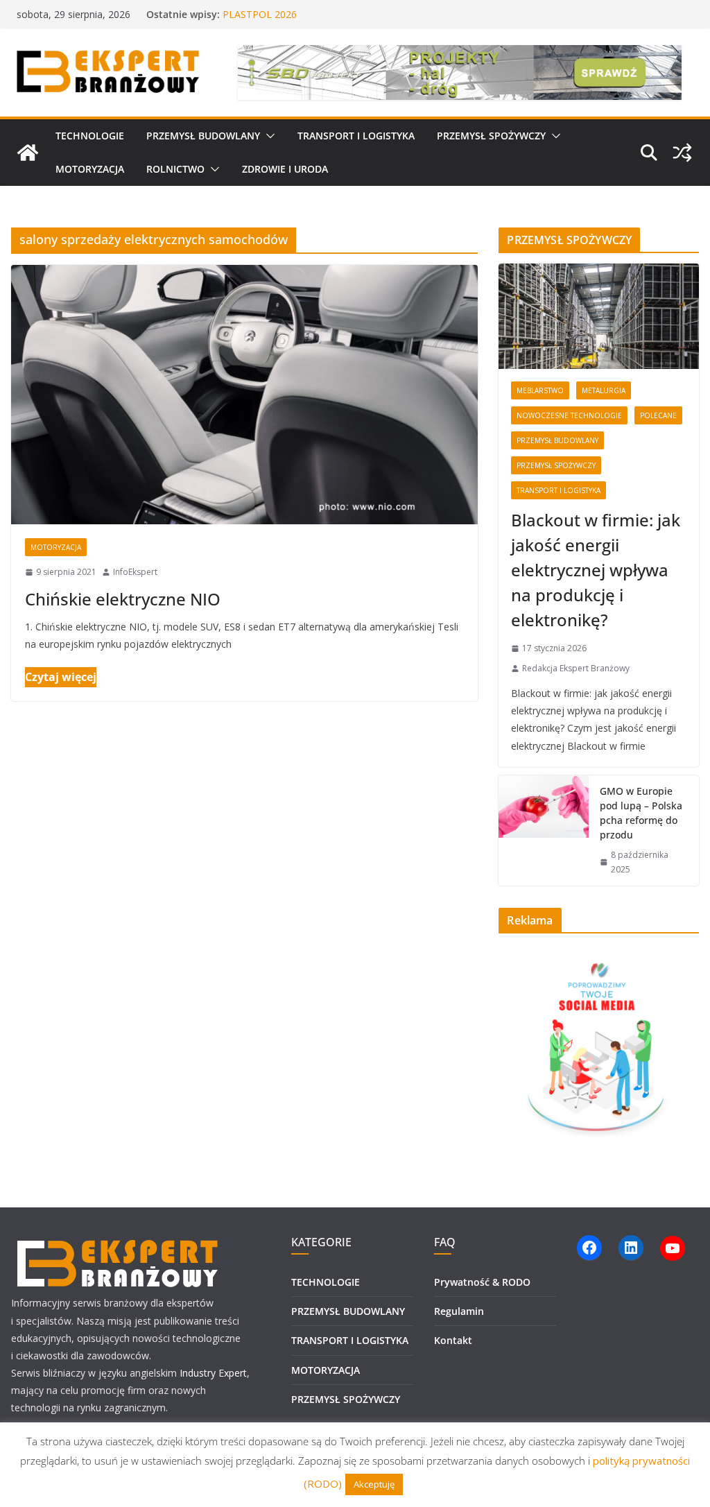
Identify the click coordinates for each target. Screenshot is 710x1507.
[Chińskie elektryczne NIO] (244, 395)
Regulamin (459, 1311)
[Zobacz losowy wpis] (682, 152)
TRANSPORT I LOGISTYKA (356, 135)
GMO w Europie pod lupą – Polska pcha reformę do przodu (641, 812)
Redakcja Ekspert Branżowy (576, 668)
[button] (267, 136)
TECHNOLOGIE (89, 135)
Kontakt (453, 1340)
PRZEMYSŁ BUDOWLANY (203, 135)
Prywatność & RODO (482, 1282)
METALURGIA (603, 390)
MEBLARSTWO (540, 390)
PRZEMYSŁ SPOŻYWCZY (491, 135)
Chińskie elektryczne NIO (122, 598)
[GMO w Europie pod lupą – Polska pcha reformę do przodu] (544, 830)
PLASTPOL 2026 (260, 14)
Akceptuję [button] (374, 1484)
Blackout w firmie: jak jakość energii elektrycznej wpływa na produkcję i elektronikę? (595, 569)
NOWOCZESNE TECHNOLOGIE (569, 415)
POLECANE (658, 415)
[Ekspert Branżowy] (27, 152)
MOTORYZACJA (89, 168)
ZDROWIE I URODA (285, 168)
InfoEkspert (135, 572)
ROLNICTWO (175, 168)
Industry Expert (213, 1372)
